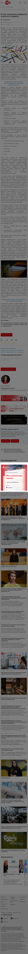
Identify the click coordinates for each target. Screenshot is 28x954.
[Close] (27, 463)
